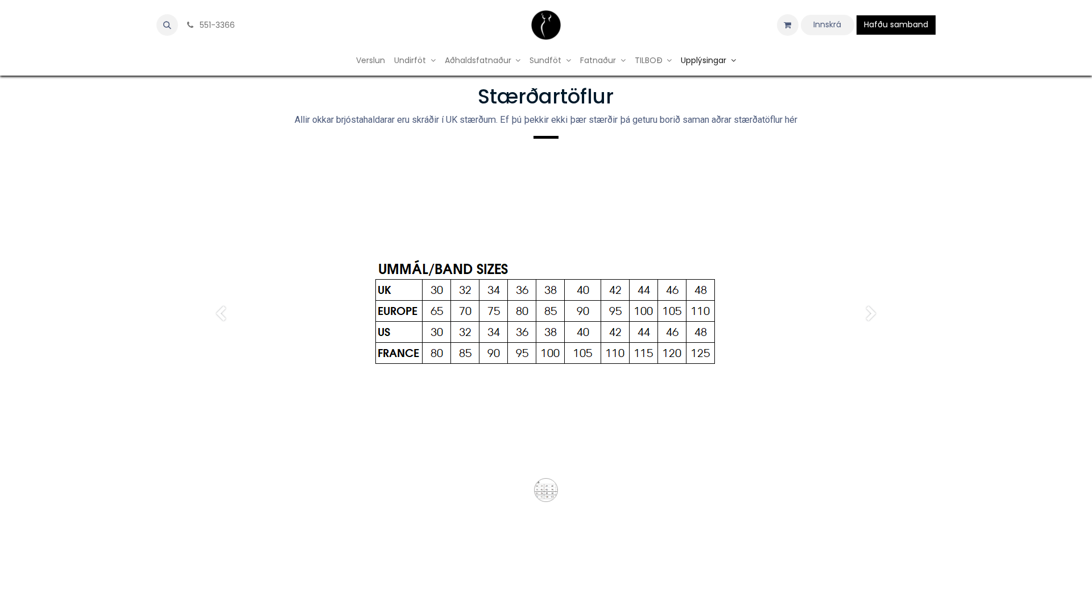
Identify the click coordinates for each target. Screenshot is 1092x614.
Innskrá (827, 24)
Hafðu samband (896, 24)
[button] (167, 25)
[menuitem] (370, 60)
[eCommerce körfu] (788, 25)
